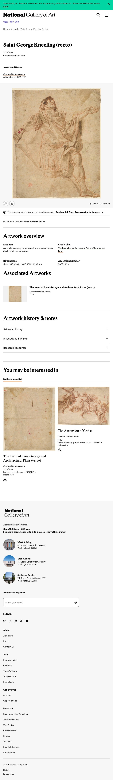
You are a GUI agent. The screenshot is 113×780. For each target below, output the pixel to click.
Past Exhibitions (11, 746)
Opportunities (10, 700)
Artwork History (13, 329)
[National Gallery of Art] (56, 512)
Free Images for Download (16, 714)
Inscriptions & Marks (15, 338)
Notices (6, 770)
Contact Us (8, 646)
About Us (8, 635)
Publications (9, 752)
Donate (6, 695)
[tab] (12, 379)
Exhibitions (8, 681)
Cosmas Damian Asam (14, 74)
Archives (7, 741)
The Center (8, 725)
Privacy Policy (8, 774)
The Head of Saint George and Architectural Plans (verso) (62, 287)
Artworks (14, 29)
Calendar (7, 665)
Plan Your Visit (10, 660)
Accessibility (9, 676)
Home (6, 29)
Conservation (9, 730)
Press (5, 641)
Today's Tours (10, 670)
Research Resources (14, 347)
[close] (109, 4)
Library (6, 736)
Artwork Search (11, 719)
